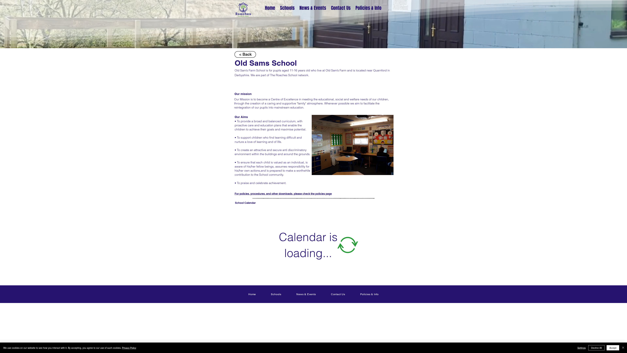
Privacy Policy (129, 347)
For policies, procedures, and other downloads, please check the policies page (283, 193)
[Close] (623, 347)
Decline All (596, 347)
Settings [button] (581, 347)
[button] (353, 145)
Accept (612, 347)
